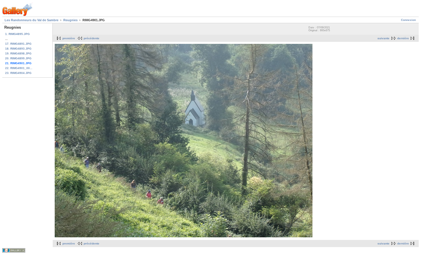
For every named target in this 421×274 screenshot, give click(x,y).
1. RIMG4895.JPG (17, 34)
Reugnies (70, 20)
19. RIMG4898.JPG (18, 53)
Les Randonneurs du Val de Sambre (31, 20)
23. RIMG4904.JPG (18, 73)
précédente (91, 38)
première (68, 38)
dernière (403, 38)
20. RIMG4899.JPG (18, 58)
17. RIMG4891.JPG (18, 43)
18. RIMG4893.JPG (18, 48)
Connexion (408, 19)
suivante (383, 38)
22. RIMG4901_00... (18, 68)
